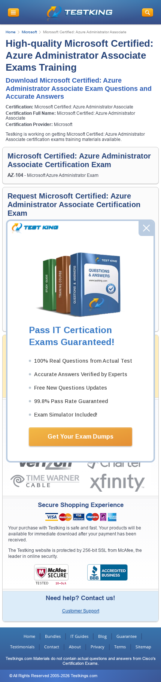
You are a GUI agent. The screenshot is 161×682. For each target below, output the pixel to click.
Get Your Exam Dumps (80, 436)
